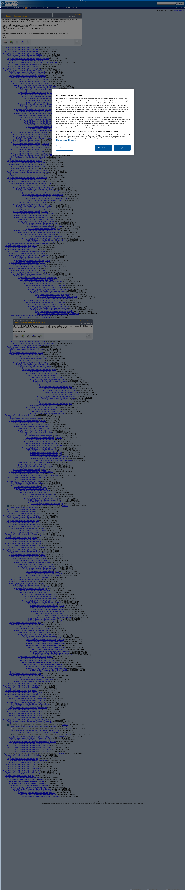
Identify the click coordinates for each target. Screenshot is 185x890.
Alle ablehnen (103, 148)
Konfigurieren (65, 148)
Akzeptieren (122, 148)
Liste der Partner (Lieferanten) (66, 140)
